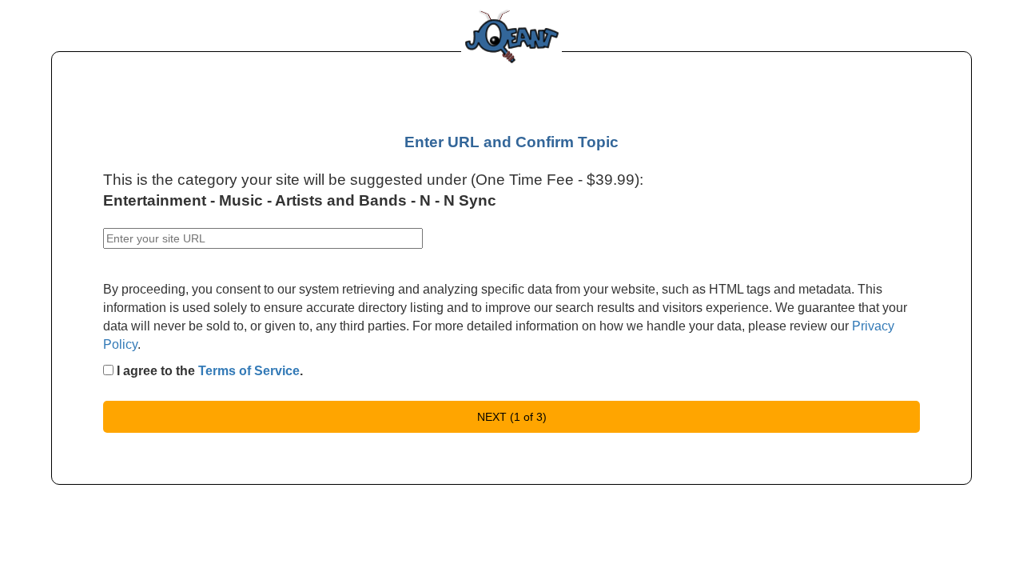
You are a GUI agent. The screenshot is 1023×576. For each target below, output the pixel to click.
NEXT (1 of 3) (512, 416)
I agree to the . (208, 371)
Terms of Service (249, 371)
